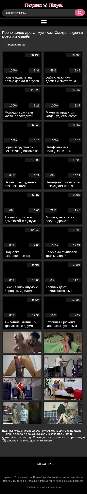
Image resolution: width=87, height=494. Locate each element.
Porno (58, 487)
